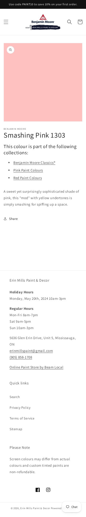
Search (15, 397)
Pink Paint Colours (28, 170)
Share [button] (13, 219)
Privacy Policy (20, 407)
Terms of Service (22, 418)
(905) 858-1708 (21, 357)
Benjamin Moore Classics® (34, 162)
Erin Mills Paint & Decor (35, 508)
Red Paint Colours (27, 178)
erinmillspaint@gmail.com (31, 350)
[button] (6, 22)
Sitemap (16, 429)
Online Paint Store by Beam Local (36, 367)
